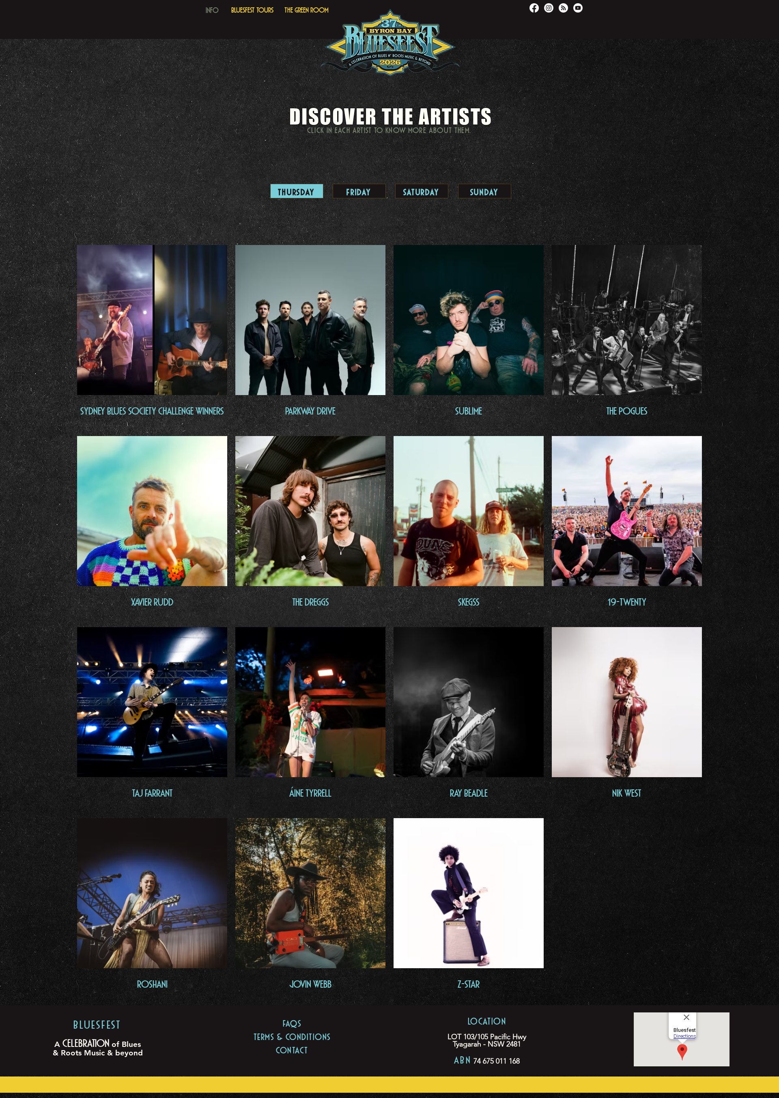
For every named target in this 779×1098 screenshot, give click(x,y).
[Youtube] (578, 8)
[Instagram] (548, 8)
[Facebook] (534, 8)
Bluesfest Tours (252, 9)
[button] (212, 8)
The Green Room (306, 9)
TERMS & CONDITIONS (292, 1035)
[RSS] (563, 8)
